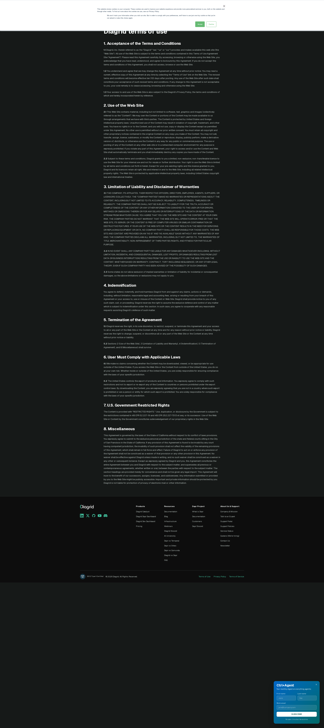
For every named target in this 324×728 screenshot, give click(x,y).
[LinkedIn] (82, 515)
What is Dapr (197, 511)
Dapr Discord (197, 526)
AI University (170, 536)
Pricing (139, 526)
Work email (281, 703)
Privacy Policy (220, 576)
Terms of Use (204, 576)
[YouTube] (99, 515)
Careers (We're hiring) (229, 536)
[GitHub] (94, 515)
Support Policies (227, 526)
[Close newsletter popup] (316, 684)
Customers (197, 521)
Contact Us (225, 541)
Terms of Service (236, 576)
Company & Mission (229, 511)
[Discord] (105, 515)
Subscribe (296, 714)
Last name (302, 694)
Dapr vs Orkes (170, 545)
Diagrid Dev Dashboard (145, 521)
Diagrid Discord (170, 531)
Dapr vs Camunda (172, 550)
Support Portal (226, 521)
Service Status (226, 531)
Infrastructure (170, 521)
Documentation (170, 511)
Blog (166, 516)
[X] (88, 515)
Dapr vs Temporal (171, 541)
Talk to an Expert (227, 516)
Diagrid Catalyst (143, 511)
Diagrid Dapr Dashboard (146, 516)
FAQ (166, 560)
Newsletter (225, 545)
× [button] (224, 5)
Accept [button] (200, 24)
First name (281, 694)
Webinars (168, 526)
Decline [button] (211, 24)
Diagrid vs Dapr (170, 555)
